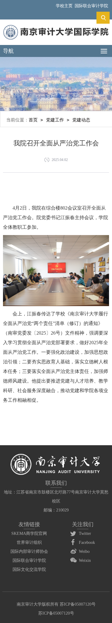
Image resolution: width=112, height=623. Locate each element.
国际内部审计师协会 (29, 551)
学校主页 (64, 6)
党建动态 (81, 120)
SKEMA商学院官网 (29, 533)
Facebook (87, 542)
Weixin (85, 560)
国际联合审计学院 (91, 6)
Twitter (85, 533)
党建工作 (55, 120)
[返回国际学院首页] (55, 26)
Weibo (84, 551)
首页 (33, 120)
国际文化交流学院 (29, 569)
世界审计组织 (29, 542)
